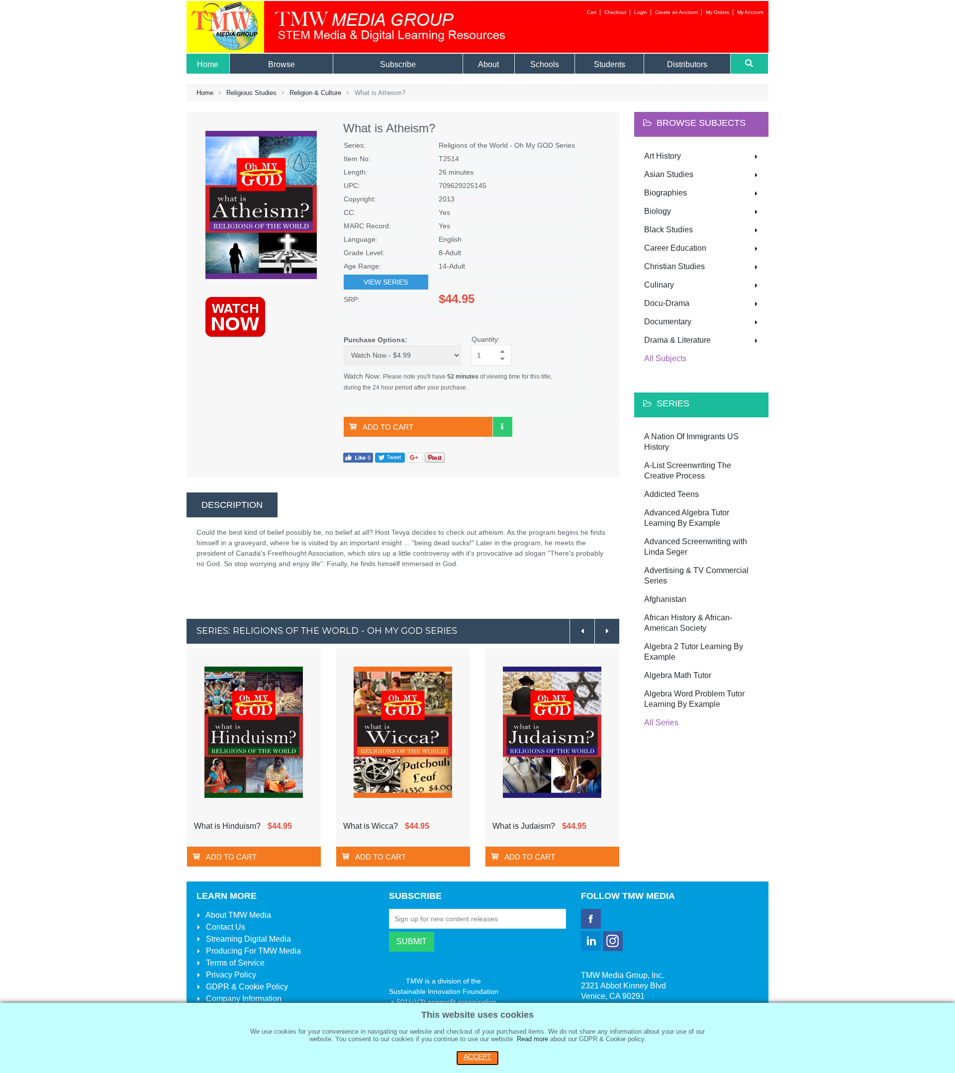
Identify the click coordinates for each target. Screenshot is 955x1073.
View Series (386, 282)
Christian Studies (674, 266)
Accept (477, 1057)
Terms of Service (234, 963)
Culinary (659, 285)
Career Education (675, 248)
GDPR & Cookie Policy (246, 986)
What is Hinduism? (227, 826)
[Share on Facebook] (358, 457)
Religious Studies (251, 93)
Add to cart (388, 427)
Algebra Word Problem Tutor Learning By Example (694, 698)
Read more (532, 1039)
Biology (657, 211)
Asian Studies (668, 174)
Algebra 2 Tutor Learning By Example (693, 651)
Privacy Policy (230, 975)
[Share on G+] (415, 457)
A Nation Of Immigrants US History (691, 441)
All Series (661, 722)
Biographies (665, 193)
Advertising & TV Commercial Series (696, 575)
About (237, 915)
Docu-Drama (666, 303)
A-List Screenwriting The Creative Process (687, 470)
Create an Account (676, 12)
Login (640, 12)
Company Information (243, 998)
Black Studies (668, 229)
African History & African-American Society (688, 622)
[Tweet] (390, 457)
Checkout (615, 12)
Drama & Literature (677, 340)
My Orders (717, 12)
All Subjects (665, 358)
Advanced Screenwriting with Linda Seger (695, 546)
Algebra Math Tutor (677, 675)
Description (232, 505)
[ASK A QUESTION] (502, 427)
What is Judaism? (523, 826)
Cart (591, 12)
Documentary (667, 321)
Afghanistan (665, 599)
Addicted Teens (671, 494)
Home (204, 93)
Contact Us (224, 927)
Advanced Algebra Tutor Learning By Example (686, 517)
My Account (750, 12)
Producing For (252, 951)
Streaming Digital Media (247, 939)
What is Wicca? (370, 826)
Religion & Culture (315, 93)
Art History (662, 156)
